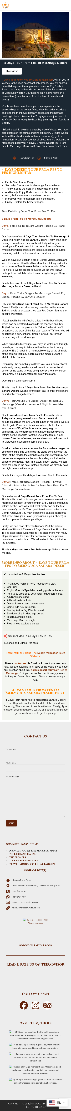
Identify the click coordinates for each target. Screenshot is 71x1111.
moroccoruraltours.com (35, 945)
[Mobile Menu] (66, 5)
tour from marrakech (23, 854)
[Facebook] (23, 1005)
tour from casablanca (23, 860)
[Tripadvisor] (35, 976)
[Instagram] (35, 1005)
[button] (12, 71)
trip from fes (17, 857)
